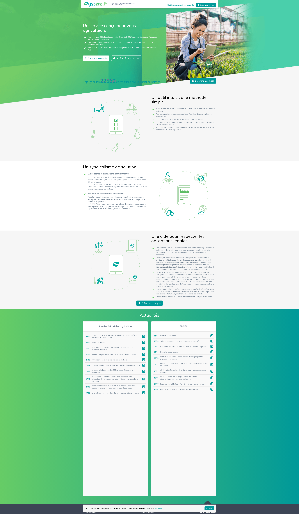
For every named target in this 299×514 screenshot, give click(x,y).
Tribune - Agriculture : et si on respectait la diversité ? (180, 341)
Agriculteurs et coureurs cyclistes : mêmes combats (179, 389)
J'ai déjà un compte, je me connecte (180, 5)
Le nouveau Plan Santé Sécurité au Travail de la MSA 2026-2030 (116, 365)
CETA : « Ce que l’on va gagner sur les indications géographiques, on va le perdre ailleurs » (178, 378)
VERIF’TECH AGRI (98, 342)
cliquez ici (158, 508)
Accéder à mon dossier (127, 58)
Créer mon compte (207, 5)
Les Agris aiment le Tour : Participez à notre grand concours (183, 384)
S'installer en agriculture (169, 352)
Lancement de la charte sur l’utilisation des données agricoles (183, 346)
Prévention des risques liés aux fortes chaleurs (109, 360)
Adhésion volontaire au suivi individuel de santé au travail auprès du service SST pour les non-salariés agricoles (113, 387)
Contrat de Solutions (168, 336)
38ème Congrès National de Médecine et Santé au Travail (114, 354)
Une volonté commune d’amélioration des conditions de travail (115, 393)
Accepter (209, 508)
